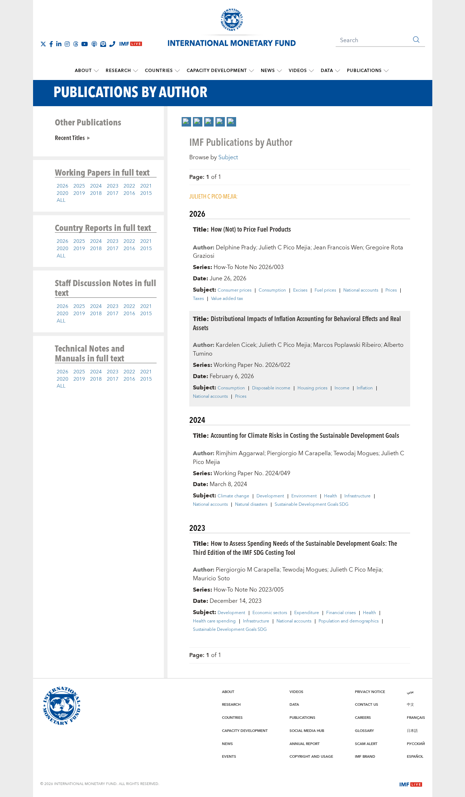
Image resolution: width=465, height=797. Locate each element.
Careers (363, 717)
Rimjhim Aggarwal (240, 453)
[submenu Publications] (386, 71)
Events (229, 756)
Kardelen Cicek (236, 345)
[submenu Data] (337, 71)
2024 (96, 186)
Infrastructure (357, 496)
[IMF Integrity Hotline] (112, 44)
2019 (79, 193)
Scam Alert (366, 744)
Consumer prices (234, 290)
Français (416, 717)
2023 (112, 186)
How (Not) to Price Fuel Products (251, 229)
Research (118, 71)
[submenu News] (279, 71)
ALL (61, 200)
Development (270, 496)
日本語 (412, 731)
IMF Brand (365, 756)
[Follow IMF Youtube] (84, 44)
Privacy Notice (370, 692)
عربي (410, 692)
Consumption (272, 290)
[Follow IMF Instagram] (67, 44)
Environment (304, 496)
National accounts (360, 290)
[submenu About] (96, 71)
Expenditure (306, 613)
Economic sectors (269, 613)
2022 (129, 186)
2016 (129, 193)
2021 (146, 186)
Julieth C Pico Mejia (285, 248)
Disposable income (271, 388)
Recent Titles (70, 137)
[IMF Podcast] (94, 44)
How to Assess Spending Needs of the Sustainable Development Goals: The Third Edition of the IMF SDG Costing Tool (295, 547)
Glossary (364, 731)
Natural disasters (251, 504)
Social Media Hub (307, 731)
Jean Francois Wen (338, 248)
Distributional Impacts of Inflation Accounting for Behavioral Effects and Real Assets (297, 322)
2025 (79, 186)
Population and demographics (349, 621)
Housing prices (312, 388)
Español (415, 756)
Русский (416, 744)
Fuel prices (325, 290)
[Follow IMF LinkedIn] (58, 44)
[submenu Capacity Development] (251, 71)
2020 (62, 193)
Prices (391, 290)
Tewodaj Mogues (356, 453)
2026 (62, 186)
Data (327, 71)
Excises (300, 290)
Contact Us (366, 704)
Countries (159, 71)
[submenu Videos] (311, 71)
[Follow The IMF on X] (43, 44)
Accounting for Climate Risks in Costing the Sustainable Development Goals (305, 435)
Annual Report (305, 744)
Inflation (365, 388)
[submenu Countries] (177, 71)
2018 (96, 193)
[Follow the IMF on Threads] (75, 44)
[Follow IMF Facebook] (51, 44)
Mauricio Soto (211, 578)
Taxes (198, 299)
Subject (228, 157)
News (268, 71)
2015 (146, 193)
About (83, 71)
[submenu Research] (135, 71)
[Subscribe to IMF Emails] (103, 44)
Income (342, 388)
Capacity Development (217, 71)
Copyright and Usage (311, 756)
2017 (112, 193)
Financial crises (341, 613)
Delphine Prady (236, 248)
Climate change (233, 496)
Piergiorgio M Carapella (299, 453)
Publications (364, 71)
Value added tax (227, 299)
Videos (298, 71)
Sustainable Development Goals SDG (311, 504)
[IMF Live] (411, 783)
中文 (410, 704)
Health (330, 496)
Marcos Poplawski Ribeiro (347, 345)
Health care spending (214, 621)
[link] (186, 122)
